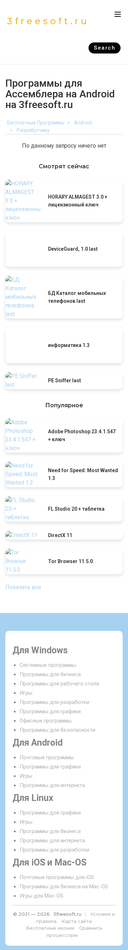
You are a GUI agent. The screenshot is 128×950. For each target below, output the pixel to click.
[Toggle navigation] (117, 14)
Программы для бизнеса (50, 674)
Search (104, 48)
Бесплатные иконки (50, 928)
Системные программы (48, 665)
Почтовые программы (47, 757)
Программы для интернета (52, 785)
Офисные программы (45, 720)
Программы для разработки (54, 702)
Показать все (23, 587)
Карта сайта (77, 921)
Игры (26, 693)
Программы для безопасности (57, 730)
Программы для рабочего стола (59, 683)
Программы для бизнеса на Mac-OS (64, 886)
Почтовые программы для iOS (57, 877)
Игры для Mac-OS (41, 896)
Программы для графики (50, 711)
